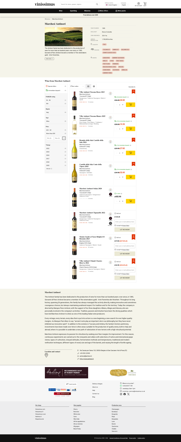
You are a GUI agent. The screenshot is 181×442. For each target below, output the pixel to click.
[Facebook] (125, 394)
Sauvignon (116, 69)
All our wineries (78, 424)
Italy (104, 44)
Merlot (105, 60)
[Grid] (94, 86)
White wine (77, 414)
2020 (56, 165)
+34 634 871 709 (127, 386)
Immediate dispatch (57, 90)
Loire (113, 421)
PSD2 (53, 389)
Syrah (112, 60)
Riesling (121, 66)
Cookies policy (141, 438)
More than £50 (56, 133)
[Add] (130, 104)
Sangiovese (106, 57)
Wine (60, 11)
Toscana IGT (106, 49)
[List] (88, 86)
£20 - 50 (56, 130)
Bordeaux (115, 411)
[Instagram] (121, 394)
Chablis (114, 429)
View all (48, 168)
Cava (75, 416)
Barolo (114, 424)
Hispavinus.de (39, 419)
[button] (138, 4)
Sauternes (115, 426)
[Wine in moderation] (62, 394)
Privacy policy (132, 438)
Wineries (87, 11)
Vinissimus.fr (39, 411)
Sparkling (73, 11)
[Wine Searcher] (123, 372)
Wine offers (104, 11)
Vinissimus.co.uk (40, 414)
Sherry (75, 409)
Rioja (113, 416)
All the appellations (79, 421)
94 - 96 (56, 100)
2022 (56, 148)
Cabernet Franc (107, 73)
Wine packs (122, 11)
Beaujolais (115, 419)
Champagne (115, 409)
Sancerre (114, 431)
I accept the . (122, 225)
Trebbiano (115, 63)
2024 (56, 155)
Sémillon (124, 69)
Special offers (57, 86)
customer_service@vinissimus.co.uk (133, 391)
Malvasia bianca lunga (109, 66)
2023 (56, 152)
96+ (56, 103)
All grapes (76, 426)
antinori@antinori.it (86, 356)
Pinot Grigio (119, 60)
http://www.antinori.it (87, 359)
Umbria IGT (116, 49)
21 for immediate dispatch (124, 169)
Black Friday (77, 429)
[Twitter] (128, 394)
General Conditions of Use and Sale (119, 438)
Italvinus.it (38, 416)
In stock (119, 193)
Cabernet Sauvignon (118, 57)
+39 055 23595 (85, 353)
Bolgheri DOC (125, 49)
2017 (56, 158)
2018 (56, 162)
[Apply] (64, 138)
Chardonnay (106, 69)
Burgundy (115, 414)
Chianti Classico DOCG (109, 52)
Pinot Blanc (106, 63)
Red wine (76, 411)
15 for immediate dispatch (124, 121)
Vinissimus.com (40, 409)
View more (48, 58)
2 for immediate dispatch (124, 145)
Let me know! (125, 229)
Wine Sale (76, 419)
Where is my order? (128, 383)
